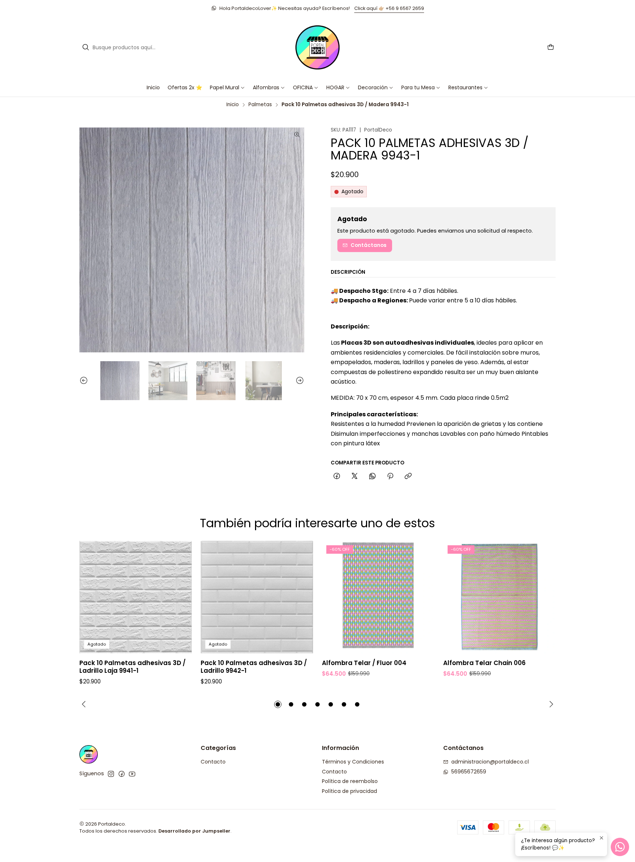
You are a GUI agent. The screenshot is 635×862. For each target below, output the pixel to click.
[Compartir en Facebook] (337, 476)
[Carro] (551, 48)
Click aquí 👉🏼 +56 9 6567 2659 (389, 8)
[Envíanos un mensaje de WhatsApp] (620, 847)
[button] (306, 87)
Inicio (232, 104)
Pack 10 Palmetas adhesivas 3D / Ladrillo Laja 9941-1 (132, 667)
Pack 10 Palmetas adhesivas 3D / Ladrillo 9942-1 (254, 667)
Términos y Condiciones (353, 761)
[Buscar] (85, 47)
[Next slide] (298, 381)
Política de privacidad (349, 791)
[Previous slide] (84, 381)
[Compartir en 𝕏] (354, 476)
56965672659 (468, 771)
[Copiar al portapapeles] (408, 476)
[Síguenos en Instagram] (111, 773)
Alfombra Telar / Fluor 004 (364, 663)
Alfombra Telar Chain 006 (484, 663)
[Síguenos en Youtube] (132, 773)
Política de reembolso (350, 781)
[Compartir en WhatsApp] (372, 476)
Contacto (213, 761)
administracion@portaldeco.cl (490, 761)
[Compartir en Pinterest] (390, 476)
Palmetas (260, 104)
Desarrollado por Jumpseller (194, 831)
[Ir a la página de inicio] (317, 47)
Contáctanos (369, 245)
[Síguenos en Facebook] (121, 773)
